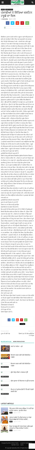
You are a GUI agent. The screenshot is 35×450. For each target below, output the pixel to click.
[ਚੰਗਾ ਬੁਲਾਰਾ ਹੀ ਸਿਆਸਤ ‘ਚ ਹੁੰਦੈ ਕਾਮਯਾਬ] (5, 383)
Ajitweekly (5, 19)
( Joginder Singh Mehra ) (26, 443)
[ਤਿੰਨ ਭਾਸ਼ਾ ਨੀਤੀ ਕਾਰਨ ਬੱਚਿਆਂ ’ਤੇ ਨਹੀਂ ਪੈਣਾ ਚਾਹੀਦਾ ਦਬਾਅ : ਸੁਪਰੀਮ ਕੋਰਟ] (4, 411)
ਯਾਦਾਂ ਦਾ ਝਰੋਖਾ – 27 (17, 346)
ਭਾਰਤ (11, 412)
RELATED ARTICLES (6, 341)
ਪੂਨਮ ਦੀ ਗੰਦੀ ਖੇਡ (5, 333)
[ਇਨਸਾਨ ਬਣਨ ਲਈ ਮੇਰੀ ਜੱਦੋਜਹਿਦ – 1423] (5, 356)
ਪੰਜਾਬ (11, 421)
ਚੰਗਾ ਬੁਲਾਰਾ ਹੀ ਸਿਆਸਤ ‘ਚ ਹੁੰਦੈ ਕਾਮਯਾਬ (22, 381)
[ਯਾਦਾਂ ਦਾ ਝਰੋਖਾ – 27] (5, 348)
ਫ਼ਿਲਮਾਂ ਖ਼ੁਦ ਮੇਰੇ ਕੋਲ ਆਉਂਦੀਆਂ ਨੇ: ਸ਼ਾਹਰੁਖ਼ (26, 334)
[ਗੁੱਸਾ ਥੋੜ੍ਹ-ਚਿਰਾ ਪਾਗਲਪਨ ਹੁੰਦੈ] (5, 374)
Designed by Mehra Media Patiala (10, 443)
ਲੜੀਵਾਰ (2, 9)
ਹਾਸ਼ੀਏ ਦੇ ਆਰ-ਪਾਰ (9, 9)
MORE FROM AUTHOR (19, 341)
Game (22, 445)
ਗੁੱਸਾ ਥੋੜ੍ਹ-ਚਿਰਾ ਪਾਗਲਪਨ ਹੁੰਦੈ (19, 372)
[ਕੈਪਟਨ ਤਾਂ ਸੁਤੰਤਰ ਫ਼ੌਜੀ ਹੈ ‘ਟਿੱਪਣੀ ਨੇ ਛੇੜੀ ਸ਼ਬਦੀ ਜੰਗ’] (5, 391)
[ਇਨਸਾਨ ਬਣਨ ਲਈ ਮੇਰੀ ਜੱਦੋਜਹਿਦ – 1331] (5, 365)
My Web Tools (15, 445)
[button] (32, 2)
